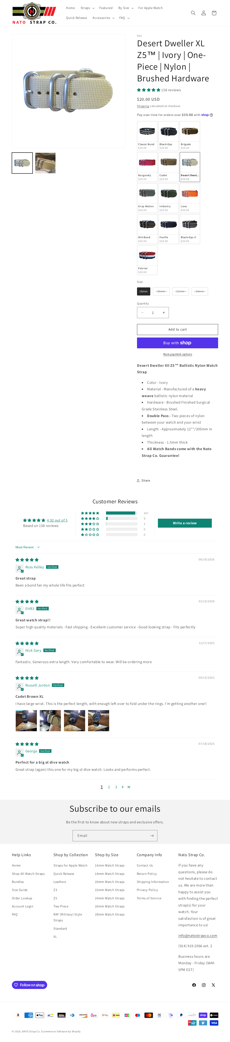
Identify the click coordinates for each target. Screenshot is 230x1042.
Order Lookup (22, 898)
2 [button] (109, 786)
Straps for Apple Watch (70, 865)
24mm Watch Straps (110, 898)
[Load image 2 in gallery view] (45, 163)
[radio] (147, 136)
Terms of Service (149, 898)
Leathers (59, 882)
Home (16, 865)
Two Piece (61, 906)
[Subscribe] (152, 835)
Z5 (55, 898)
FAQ (15, 914)
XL (55, 936)
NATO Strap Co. (31, 1031)
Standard (60, 928)
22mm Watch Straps (110, 890)
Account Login (22, 906)
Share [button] (146, 480)
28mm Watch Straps (110, 914)
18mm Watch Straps (110, 873)
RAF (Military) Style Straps (67, 917)
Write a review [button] (185, 523)
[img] (27, 559)
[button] (87, 8)
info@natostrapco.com (197, 935)
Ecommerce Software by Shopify (60, 1031)
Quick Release (63, 873)
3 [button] (116, 786)
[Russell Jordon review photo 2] (50, 720)
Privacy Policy (147, 890)
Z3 (55, 890)
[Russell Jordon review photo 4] (98, 720)
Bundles (18, 882)
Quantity (143, 303)
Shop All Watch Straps (28, 873)
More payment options (177, 354)
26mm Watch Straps (110, 906)
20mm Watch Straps (110, 882)
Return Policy (147, 873)
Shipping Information (153, 882)
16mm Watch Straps (110, 865)
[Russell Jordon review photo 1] (26, 720)
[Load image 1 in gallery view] (22, 163)
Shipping (143, 106)
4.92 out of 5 (57, 520)
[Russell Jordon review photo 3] (74, 720)
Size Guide (20, 890)
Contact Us (145, 865)
